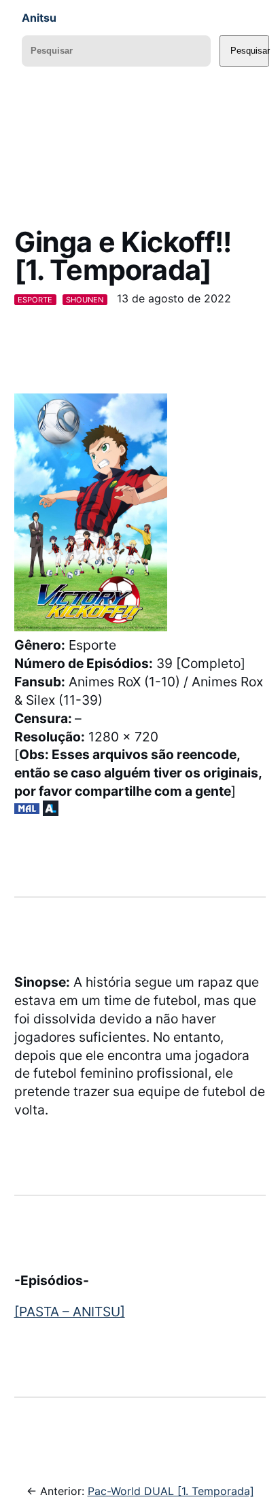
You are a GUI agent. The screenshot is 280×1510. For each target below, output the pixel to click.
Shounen (84, 299)
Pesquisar (249, 51)
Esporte (35, 299)
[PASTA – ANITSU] (69, 1311)
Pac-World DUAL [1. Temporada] (171, 1491)
